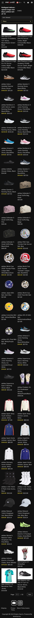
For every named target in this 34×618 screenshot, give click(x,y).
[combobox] (19, 2)
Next (29, 594)
